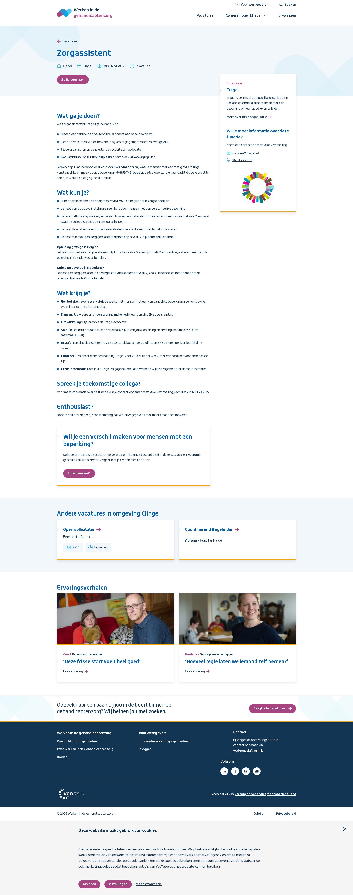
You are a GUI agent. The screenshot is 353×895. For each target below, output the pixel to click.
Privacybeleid (286, 813)
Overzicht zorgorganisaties (77, 741)
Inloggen (145, 749)
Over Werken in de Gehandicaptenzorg (85, 749)
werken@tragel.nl (245, 153)
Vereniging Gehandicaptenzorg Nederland (265, 794)
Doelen (62, 757)
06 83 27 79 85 (242, 160)
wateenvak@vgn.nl (247, 750)
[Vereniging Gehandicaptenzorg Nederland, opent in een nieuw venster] (71, 794)
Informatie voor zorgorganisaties (164, 741)
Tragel (67, 66)
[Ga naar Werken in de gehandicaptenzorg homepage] (84, 13)
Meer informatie (149, 884)
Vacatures (69, 41)
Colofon (259, 813)
